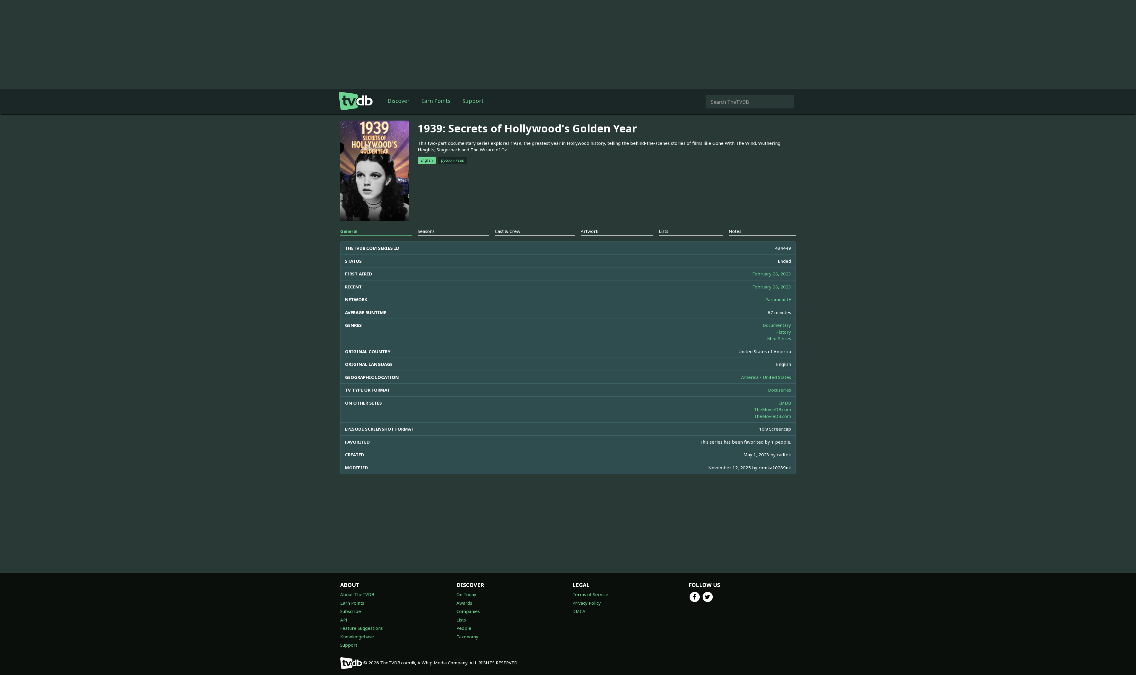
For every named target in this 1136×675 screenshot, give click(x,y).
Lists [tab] (663, 231)
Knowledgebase (357, 637)
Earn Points (436, 100)
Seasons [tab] (426, 231)
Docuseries (779, 390)
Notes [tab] (735, 231)
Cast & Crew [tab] (507, 231)
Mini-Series (779, 338)
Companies (468, 611)
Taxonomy (467, 637)
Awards (464, 603)
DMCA (578, 611)
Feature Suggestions (361, 628)
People (463, 628)
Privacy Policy (586, 603)
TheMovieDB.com (772, 409)
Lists (461, 620)
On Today (466, 594)
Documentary (777, 325)
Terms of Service (590, 594)
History (783, 332)
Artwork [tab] (589, 231)
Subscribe (350, 611)
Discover (398, 100)
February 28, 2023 (771, 274)
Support (473, 100)
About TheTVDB (357, 594)
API (343, 620)
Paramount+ (778, 299)
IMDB (785, 403)
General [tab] (348, 231)
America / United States (766, 377)
